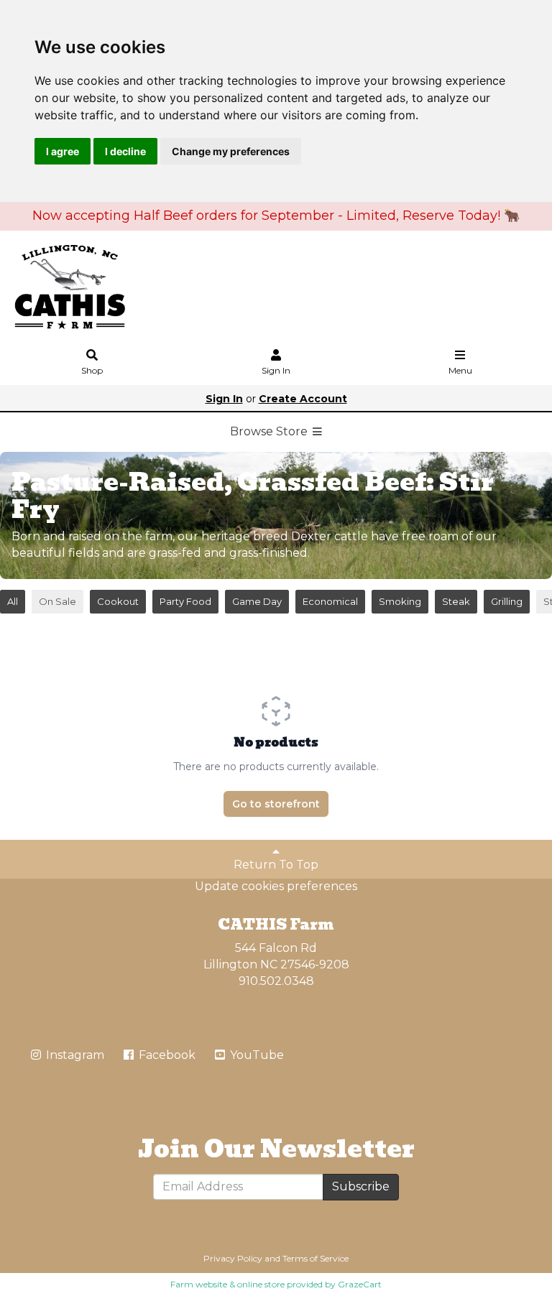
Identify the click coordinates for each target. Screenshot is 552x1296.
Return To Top (276, 864)
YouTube (255, 1055)
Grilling (507, 601)
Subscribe (361, 1186)
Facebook (166, 1055)
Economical (330, 601)
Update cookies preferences (276, 886)
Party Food (185, 601)
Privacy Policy (232, 1258)
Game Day (257, 601)
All (12, 601)
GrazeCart (360, 1284)
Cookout (118, 601)
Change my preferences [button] (231, 151)
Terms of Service (315, 1258)
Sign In (276, 370)
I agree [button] (62, 151)
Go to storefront (276, 803)
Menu (460, 370)
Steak (456, 601)
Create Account (303, 398)
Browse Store (270, 431)
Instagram (73, 1055)
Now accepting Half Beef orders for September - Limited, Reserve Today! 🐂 (276, 215)
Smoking (400, 601)
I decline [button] (125, 151)
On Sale (57, 601)
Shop (92, 370)
